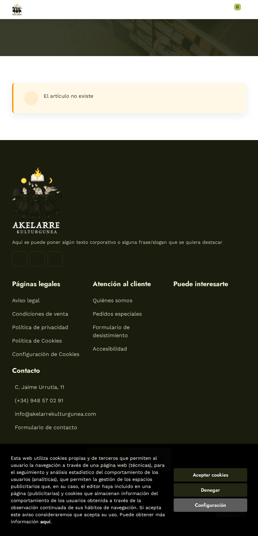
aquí (45, 521)
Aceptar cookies (210, 475)
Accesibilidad (110, 349)
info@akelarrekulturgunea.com (55, 414)
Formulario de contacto (46, 427)
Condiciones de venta (40, 314)
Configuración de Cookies (45, 354)
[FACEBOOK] (19, 258)
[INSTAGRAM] (37, 258)
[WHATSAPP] (55, 258)
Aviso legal (26, 300)
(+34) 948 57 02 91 (39, 400)
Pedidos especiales (117, 314)
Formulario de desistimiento (111, 331)
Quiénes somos (112, 300)
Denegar (210, 490)
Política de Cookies (37, 341)
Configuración (210, 505)
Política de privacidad (40, 327)
